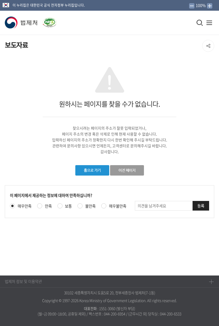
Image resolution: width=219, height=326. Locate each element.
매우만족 (25, 206)
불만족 (90, 206)
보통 (68, 206)
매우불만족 (117, 206)
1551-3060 (107, 308)
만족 (48, 206)
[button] (21, 23)
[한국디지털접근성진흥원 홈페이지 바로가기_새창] (47, 21)
